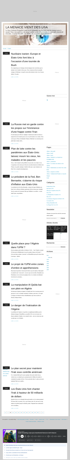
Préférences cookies (41, 421)
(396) (51, 186)
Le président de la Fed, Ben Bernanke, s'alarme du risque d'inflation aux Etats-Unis (26, 180)
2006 (48, 267)
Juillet (49, 257)
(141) (49, 196)
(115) (52, 205)
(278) (49, 192)
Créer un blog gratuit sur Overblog (23, 419)
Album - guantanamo (51, 161)
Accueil (4, 48)
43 (18, 412)
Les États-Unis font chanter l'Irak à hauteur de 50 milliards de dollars (27, 393)
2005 (48, 269)
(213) (54, 194)
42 (15, 412)
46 (26, 412)
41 (13, 412)
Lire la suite (14, 76)
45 (24, 412)
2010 (48, 259)
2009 (48, 261)
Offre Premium (64, 419)
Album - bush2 (50, 153)
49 (35, 412)
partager (31, 440)
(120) (52, 202)
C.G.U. (47, 419)
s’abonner (23, 440)
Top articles (32, 419)
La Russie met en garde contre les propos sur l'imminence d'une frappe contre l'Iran (27, 128)
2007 (48, 265)
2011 (48, 255)
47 (29, 412)
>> (42, 412)
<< (5, 412)
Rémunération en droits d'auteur (55, 419)
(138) (55, 198)
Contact (9, 48)
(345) (50, 188)
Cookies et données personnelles (31, 421)
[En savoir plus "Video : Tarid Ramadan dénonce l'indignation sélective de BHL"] (63, 235)
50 (37, 412)
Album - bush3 (50, 155)
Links (48, 178)
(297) (53, 190)
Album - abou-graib (51, 151)
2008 (48, 263)
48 (32, 412)
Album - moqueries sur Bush (53, 171)
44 (21, 412)
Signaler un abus (42, 419)
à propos (38, 440)
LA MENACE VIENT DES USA (27, 27)
